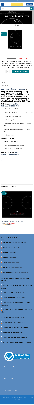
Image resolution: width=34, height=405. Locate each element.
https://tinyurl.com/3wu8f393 (19, 272)
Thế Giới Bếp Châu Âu (10, 390)
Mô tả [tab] (3, 82)
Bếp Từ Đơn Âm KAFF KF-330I (13, 89)
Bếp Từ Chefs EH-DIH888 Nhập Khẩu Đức (12, 221)
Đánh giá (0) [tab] (4, 85)
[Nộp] (31, 8)
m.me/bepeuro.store (16, 267)
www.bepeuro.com (13, 262)
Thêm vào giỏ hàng (21, 71)
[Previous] (2, 51)
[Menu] (2, 4)
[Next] (7, 51)
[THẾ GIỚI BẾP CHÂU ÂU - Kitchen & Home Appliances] (17, 4)
